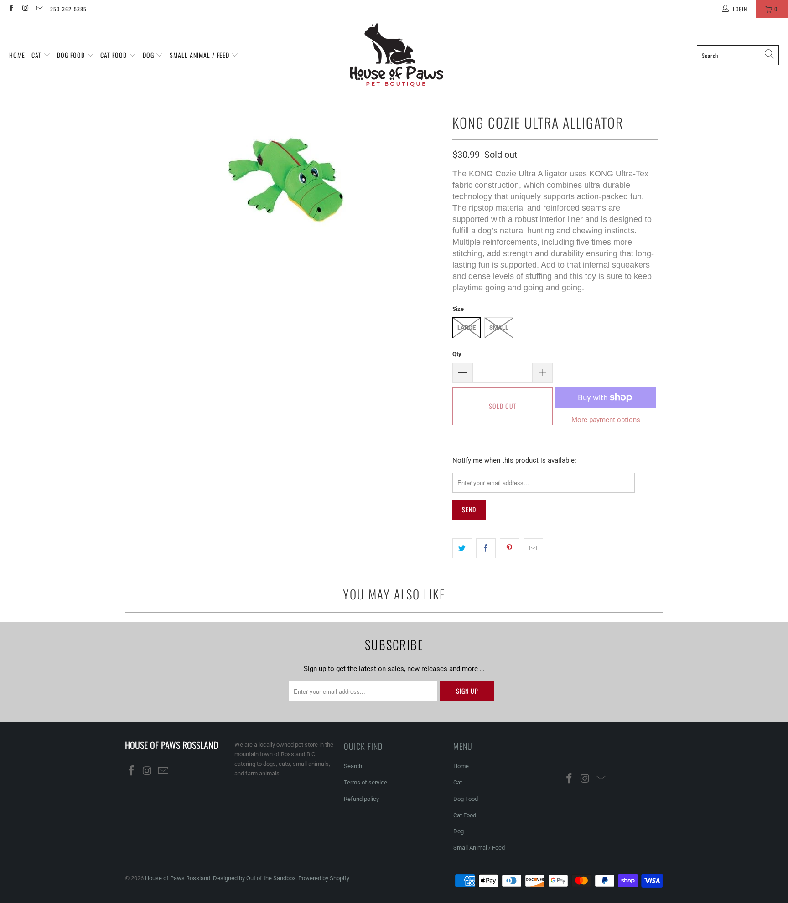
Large (466, 327)
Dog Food (72, 55)
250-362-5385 (68, 9)
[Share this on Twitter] (462, 548)
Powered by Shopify (323, 878)
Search (353, 766)
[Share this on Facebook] (486, 548)
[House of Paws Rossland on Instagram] (25, 9)
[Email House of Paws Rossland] (39, 9)
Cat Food (114, 55)
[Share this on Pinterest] (509, 548)
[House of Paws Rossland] (396, 55)
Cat (37, 55)
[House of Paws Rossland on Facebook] (11, 9)
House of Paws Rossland (177, 878)
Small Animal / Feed (200, 55)
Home (17, 55)
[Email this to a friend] (533, 548)
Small (498, 327)
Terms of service (365, 782)
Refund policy (361, 798)
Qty (456, 354)
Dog (149, 55)
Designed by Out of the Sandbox (254, 878)
